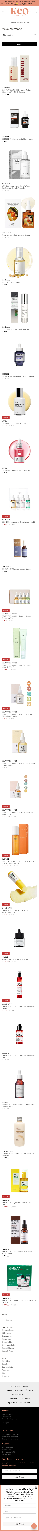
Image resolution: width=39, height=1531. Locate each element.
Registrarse (19, 1524)
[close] (36, 1488)
